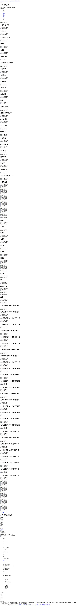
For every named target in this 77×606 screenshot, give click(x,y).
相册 (4, 15)
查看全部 (2, 512)
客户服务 (33, 604)
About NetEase (15, 604)
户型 (4, 13)
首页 (4, 10)
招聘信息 (29, 604)
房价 (4, 14)
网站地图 (42, 604)
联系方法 (25, 604)
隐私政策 (38, 604)
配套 (4, 16)
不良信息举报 (47, 604)
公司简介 (21, 604)
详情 (4, 11)
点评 (4, 17)
